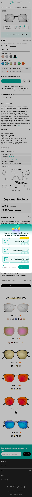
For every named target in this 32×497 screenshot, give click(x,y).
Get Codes (24, 267)
